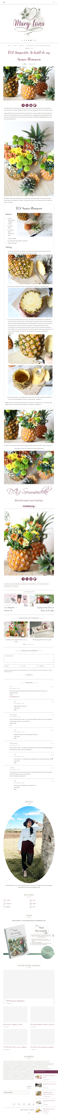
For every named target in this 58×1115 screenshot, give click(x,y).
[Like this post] (33, 591)
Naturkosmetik (25, 1073)
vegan (6, 1078)
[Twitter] (24, 40)
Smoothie (7, 1076)
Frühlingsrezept (39, 1064)
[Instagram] (26, 40)
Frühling (30, 1064)
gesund (26, 1066)
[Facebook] (22, 40)
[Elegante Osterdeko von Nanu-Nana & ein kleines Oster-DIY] (38, 1085)
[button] (23, 105)
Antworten (52, 686)
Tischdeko (15, 586)
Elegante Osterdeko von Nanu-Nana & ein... (49, 1085)
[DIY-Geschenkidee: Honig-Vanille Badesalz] (38, 1077)
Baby (6, 1061)
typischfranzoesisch (14, 743)
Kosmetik (40, 1069)
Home (9, 45)
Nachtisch (7, 1073)
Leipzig (13, 1071)
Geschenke (50, 1064)
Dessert (46, 1061)
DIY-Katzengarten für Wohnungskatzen (15, 1001)
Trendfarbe (26, 1076)
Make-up (28, 1071)
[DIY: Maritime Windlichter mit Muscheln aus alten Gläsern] (43, 1014)
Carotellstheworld (13, 715)
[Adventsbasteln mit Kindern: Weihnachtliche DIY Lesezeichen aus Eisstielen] (16, 630)
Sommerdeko (7, 586)
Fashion (22, 1064)
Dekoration (21, 45)
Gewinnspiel (35, 1066)
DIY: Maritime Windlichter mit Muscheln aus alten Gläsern (42, 1025)
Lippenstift (20, 1071)
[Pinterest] (28, 40)
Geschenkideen (18, 1066)
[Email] (30, 40)
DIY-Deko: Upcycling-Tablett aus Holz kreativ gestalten (41, 640)
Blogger (31, 1061)
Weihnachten (23, 1078)
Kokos (33, 1069)
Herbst (15, 1069)
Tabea (11, 686)
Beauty (12, 1061)
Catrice (38, 1061)
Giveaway (44, 1066)
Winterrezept (33, 1078)
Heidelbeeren (7, 1069)
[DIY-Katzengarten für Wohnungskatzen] (29, 987)
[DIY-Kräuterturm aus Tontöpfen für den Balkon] (15, 1014)
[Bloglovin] (33, 40)
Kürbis (6, 1071)
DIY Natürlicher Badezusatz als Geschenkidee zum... (48, 1110)
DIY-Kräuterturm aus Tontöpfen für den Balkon (12, 1025)
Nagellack (16, 1073)
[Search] (54, 2)
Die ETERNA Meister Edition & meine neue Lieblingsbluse (15, 1047)
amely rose (12, 767)
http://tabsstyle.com (14, 696)
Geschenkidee (8, 1066)
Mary (25, 64)
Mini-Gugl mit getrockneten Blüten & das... (49, 1101)
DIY (5, 1064)
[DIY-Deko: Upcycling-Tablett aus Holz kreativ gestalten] (42, 630)
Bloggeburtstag (21, 1061)
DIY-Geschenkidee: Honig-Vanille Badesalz (49, 1076)
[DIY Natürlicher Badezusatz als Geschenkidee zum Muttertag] (38, 1110)
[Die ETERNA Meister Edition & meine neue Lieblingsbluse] (15, 1037)
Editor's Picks (13, 1064)
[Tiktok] (35, 40)
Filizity (37, 117)
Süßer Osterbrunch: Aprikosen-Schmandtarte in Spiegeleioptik (42, 1047)
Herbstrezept (24, 1069)
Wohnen (15, 45)
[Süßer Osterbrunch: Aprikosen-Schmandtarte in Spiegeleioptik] (43, 1037)
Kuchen (47, 1069)
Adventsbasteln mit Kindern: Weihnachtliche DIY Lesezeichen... (48, 1093)
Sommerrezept (16, 1076)
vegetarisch (14, 1078)
